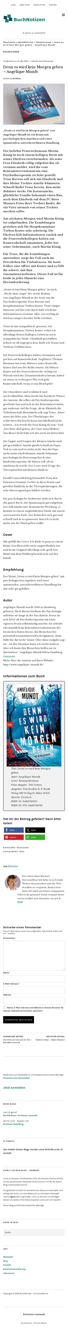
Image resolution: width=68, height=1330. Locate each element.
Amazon (9, 656)
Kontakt (53, 5)
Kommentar (9, 938)
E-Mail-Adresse (11, 984)
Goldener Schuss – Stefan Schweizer (50, 1038)
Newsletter (39, 5)
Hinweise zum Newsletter (16, 1078)
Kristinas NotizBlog (13, 1124)
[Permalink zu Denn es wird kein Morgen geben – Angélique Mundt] (34, 123)
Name (6, 973)
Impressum (8, 1273)
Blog (13, 5)
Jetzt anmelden (14, 1087)
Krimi (22, 851)
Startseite (9, 42)
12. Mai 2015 (22, 61)
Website (7, 995)
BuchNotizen (26, 42)
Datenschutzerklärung (14, 1269)
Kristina (17, 78)
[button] (14, 830)
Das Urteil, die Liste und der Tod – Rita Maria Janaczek (17, 1040)
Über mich (25, 5)
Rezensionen (44, 42)
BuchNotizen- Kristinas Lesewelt (20, 1115)
